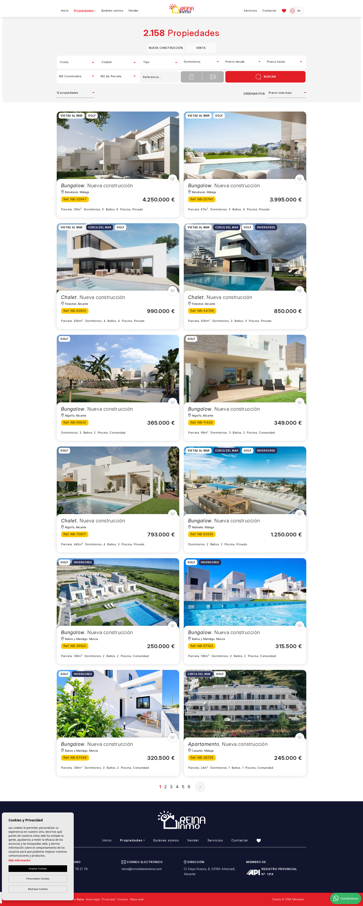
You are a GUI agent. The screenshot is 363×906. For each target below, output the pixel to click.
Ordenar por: (254, 93)
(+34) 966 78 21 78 (73, 869)
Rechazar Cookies (38, 889)
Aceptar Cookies (38, 868)
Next (173, 149)
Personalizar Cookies (38, 878)
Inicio (65, 10)
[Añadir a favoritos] (172, 178)
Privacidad (108, 899)
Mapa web (137, 899)
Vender (133, 10)
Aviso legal (93, 899)
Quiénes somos (112, 10)
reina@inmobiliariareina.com (141, 869)
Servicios (250, 10)
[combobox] (77, 62)
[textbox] (77, 62)
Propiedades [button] (84, 10)
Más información (19, 860)
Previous (62, 149)
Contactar (269, 10)
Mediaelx (298, 899)
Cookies (122, 899)
